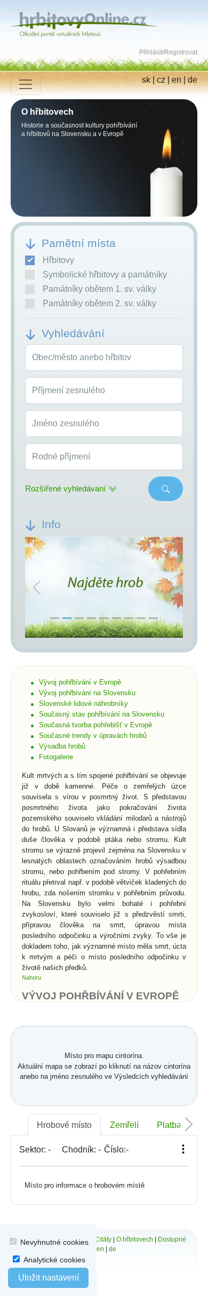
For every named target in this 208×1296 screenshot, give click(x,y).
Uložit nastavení (48, 1277)
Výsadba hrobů (62, 746)
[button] (37, 588)
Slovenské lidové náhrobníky (83, 703)
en (176, 79)
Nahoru (31, 977)
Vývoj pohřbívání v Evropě (80, 682)
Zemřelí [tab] (124, 1125)
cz (161, 79)
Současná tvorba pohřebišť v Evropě (95, 725)
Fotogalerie (56, 757)
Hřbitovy (58, 260)
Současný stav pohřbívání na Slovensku (101, 714)
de (192, 79)
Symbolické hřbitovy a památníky (105, 274)
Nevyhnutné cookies (54, 1242)
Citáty (103, 1239)
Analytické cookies (54, 1259)
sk (146, 79)
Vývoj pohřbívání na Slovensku (87, 693)
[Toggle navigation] (26, 84)
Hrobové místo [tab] (64, 1125)
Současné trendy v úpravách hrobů (93, 736)
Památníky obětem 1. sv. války (99, 288)
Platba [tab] (169, 1125)
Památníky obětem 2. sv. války (99, 303)
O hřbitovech (134, 1239)
